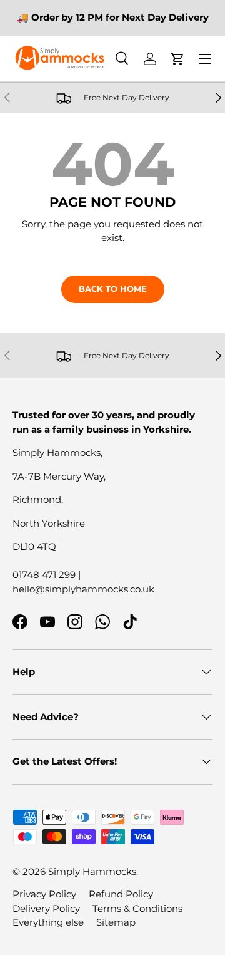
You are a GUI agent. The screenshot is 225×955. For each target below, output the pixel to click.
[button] (177, 59)
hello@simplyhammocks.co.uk (83, 589)
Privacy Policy (44, 894)
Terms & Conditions (137, 908)
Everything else (48, 922)
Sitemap (116, 922)
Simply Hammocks (92, 871)
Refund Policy (121, 894)
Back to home (113, 289)
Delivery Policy (46, 908)
